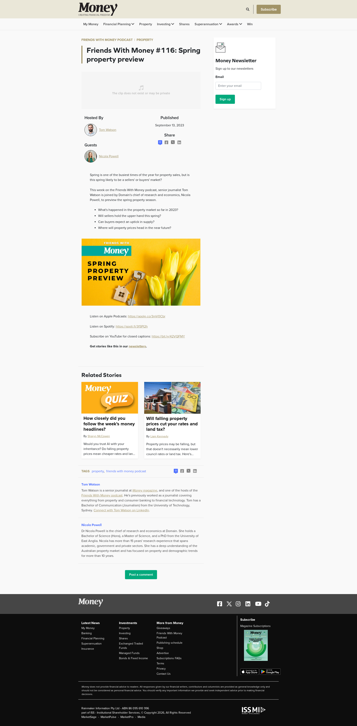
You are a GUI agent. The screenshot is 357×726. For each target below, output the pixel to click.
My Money (90, 24)
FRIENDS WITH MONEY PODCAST (107, 40)
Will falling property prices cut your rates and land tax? (172, 424)
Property (145, 24)
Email (219, 77)
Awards (233, 24)
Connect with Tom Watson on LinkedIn (121, 510)
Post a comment (141, 575)
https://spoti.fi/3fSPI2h (132, 326)
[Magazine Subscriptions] (258, 645)
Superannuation (207, 24)
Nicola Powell (109, 156)
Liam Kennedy (159, 436)
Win (250, 24)
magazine (144, 490)
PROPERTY (145, 40)
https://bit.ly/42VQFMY (168, 336)
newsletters (137, 346)
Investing (164, 24)
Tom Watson (107, 130)
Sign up (225, 99)
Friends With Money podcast (102, 495)
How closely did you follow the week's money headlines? (109, 424)
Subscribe (269, 9)
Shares (184, 24)
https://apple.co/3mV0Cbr (146, 316)
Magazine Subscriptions (255, 626)
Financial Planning (117, 24)
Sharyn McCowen (99, 436)
